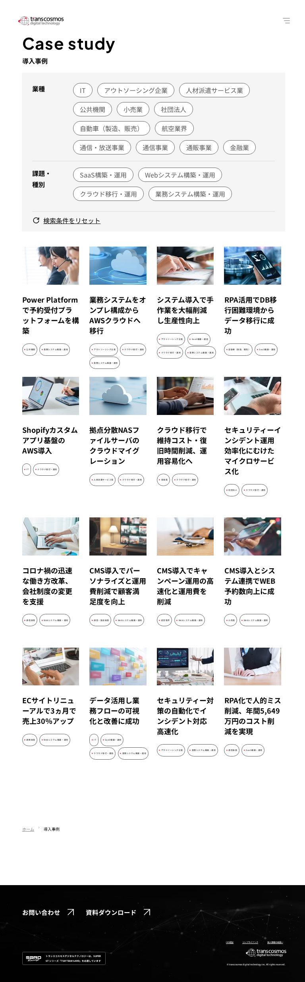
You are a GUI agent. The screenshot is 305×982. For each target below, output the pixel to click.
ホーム (28, 829)
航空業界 (174, 128)
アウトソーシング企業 (136, 90)
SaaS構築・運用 (103, 174)
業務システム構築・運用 (190, 194)
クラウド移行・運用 (108, 194)
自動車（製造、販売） (111, 128)
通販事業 (199, 147)
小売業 (133, 109)
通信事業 (155, 147)
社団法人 (173, 109)
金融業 (239, 147)
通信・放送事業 (102, 147)
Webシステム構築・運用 (180, 174)
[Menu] (287, 20)
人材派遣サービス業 (214, 90)
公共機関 (92, 109)
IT (83, 90)
